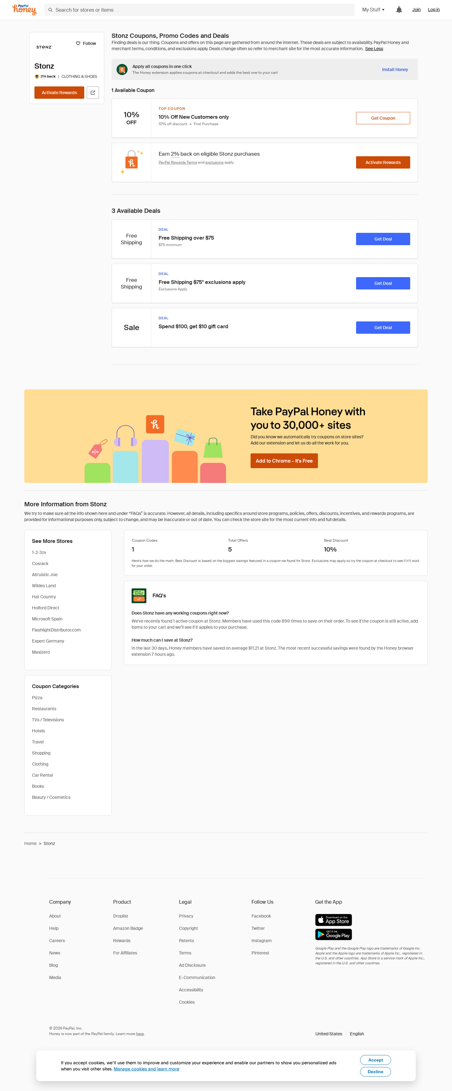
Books (38, 786)
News (54, 953)
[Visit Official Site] (93, 92)
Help (53, 928)
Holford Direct (45, 608)
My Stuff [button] (371, 9)
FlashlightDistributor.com (56, 630)
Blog (53, 965)
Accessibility (191, 990)
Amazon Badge (128, 928)
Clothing (40, 764)
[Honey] (24, 10)
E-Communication (197, 977)
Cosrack (40, 563)
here (140, 1033)
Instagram (262, 940)
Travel (38, 742)
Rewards (121, 940)
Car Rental (42, 775)
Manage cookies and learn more (146, 1068)
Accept (375, 1059)
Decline (375, 1071)
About (55, 916)
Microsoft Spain (47, 619)
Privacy (186, 916)
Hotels (38, 731)
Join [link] (416, 9)
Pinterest (260, 953)
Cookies (187, 1002)
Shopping (41, 753)
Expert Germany (48, 641)
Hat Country (44, 596)
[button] (339, 1034)
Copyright (188, 928)
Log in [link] (434, 9)
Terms (185, 953)
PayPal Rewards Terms (178, 162)
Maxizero (41, 652)
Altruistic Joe (44, 574)
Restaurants (44, 708)
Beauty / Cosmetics (51, 797)
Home (30, 843)
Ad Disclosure (192, 965)
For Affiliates (125, 953)
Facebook (261, 916)
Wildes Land (44, 585)
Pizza (37, 697)
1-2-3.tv (39, 552)
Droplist (120, 916)
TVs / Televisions (48, 720)
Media (55, 977)
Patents (186, 940)
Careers (57, 940)
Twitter (258, 928)
